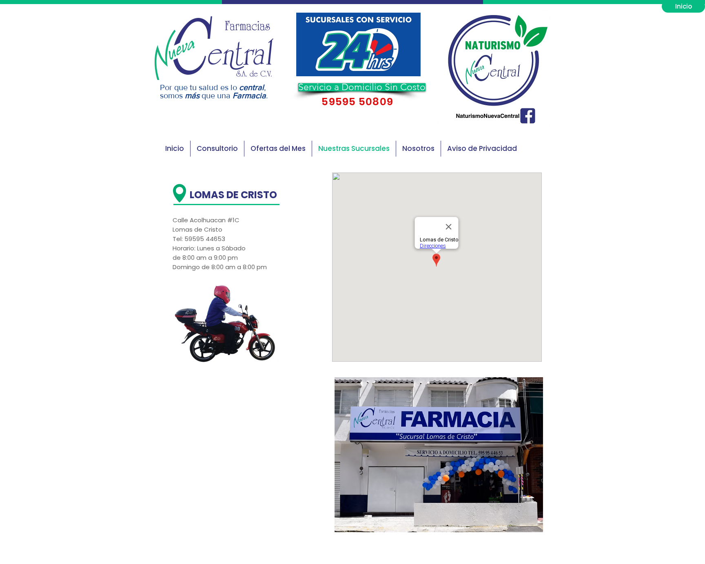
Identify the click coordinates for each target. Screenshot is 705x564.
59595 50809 (356, 102)
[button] (358, 44)
